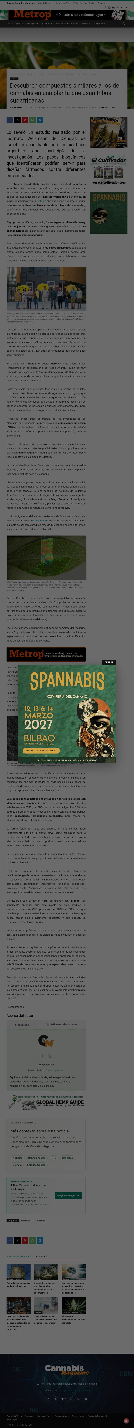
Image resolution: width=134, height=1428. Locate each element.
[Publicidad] (67, 714)
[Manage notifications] (126, 1420)
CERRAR (109, 662)
